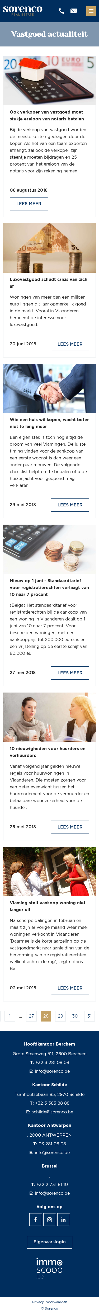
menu (91, 11)
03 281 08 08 (52, 1144)
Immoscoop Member (49, 1268)
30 (75, 1016)
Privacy (38, 1302)
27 (31, 1016)
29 (60, 1016)
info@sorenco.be (52, 1071)
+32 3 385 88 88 (52, 1103)
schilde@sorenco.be (52, 1112)
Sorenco (23, 11)
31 (89, 1016)
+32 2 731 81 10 (52, 1185)
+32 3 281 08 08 (52, 1063)
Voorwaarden (56, 1302)
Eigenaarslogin (50, 1242)
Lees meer (28, 204)
